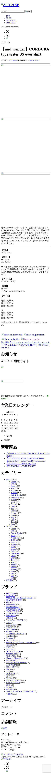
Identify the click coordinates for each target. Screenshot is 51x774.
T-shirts (14, 493)
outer (13, 515)
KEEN (8, 647)
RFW (8, 676)
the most (9, 687)
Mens (31, 60)
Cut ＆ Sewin (16, 495)
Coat (13, 506)
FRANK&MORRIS (14, 600)
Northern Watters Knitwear (16, 663)
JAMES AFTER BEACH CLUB (19, 598)
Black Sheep (11, 616)
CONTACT (10, 22)
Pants (13, 486)
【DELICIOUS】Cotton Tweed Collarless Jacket (25, 461)
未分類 (9, 580)
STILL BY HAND (13, 680)
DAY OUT (10, 596)
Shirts (37, 60)
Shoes (13, 504)
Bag (12, 517)
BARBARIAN (12, 613)
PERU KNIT (11, 667)
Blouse (13, 564)
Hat (12, 524)
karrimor (9, 645)
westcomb (10, 689)
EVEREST (10, 631)
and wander (13, 60)
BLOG (9, 18)
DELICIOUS (11, 625)
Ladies (8, 526)
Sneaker (14, 513)
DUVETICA (11, 627)
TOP (8, 16)
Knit (12, 509)
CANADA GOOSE (14, 620)
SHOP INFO (11, 20)
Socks (13, 511)
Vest (12, 488)
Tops (13, 522)
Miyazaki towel (12, 654)
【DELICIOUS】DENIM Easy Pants (21, 463)
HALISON (10, 636)
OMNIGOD (11, 665)
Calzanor (9, 618)
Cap (12, 520)
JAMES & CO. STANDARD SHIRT (21, 643)
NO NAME (10, 660)
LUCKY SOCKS (13, 651)
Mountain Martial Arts (14, 658)
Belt (12, 484)
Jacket (13, 500)
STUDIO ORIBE (13, 683)
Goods (13, 481)
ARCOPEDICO (12, 611)
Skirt (13, 547)
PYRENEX (10, 674)
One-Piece (15, 553)
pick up (9, 669)
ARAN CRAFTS (13, 609)
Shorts (13, 490)
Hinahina (9, 638)
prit (7, 671)
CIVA (8, 623)
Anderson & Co (12, 607)
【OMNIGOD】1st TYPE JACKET (21, 466)
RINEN (9, 678)
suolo (8, 685)
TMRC (9, 602)
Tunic (13, 560)
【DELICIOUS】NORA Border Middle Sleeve (25, 458)
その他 (9, 694)
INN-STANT (11, 640)
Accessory (15, 497)
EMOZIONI (11, 629)
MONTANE (11, 656)
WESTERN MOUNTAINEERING (20, 691)
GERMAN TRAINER (15, 634)
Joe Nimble (10, 593)
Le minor (9, 649)
